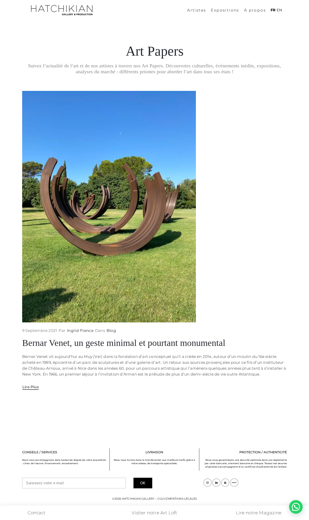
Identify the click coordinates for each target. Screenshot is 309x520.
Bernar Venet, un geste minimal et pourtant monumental (123, 343)
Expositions (225, 10)
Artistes (196, 10)
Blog (111, 330)
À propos (255, 10)
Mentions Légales (182, 498)
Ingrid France (80, 330)
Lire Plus (30, 387)
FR (273, 10)
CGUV (161, 498)
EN (279, 10)
